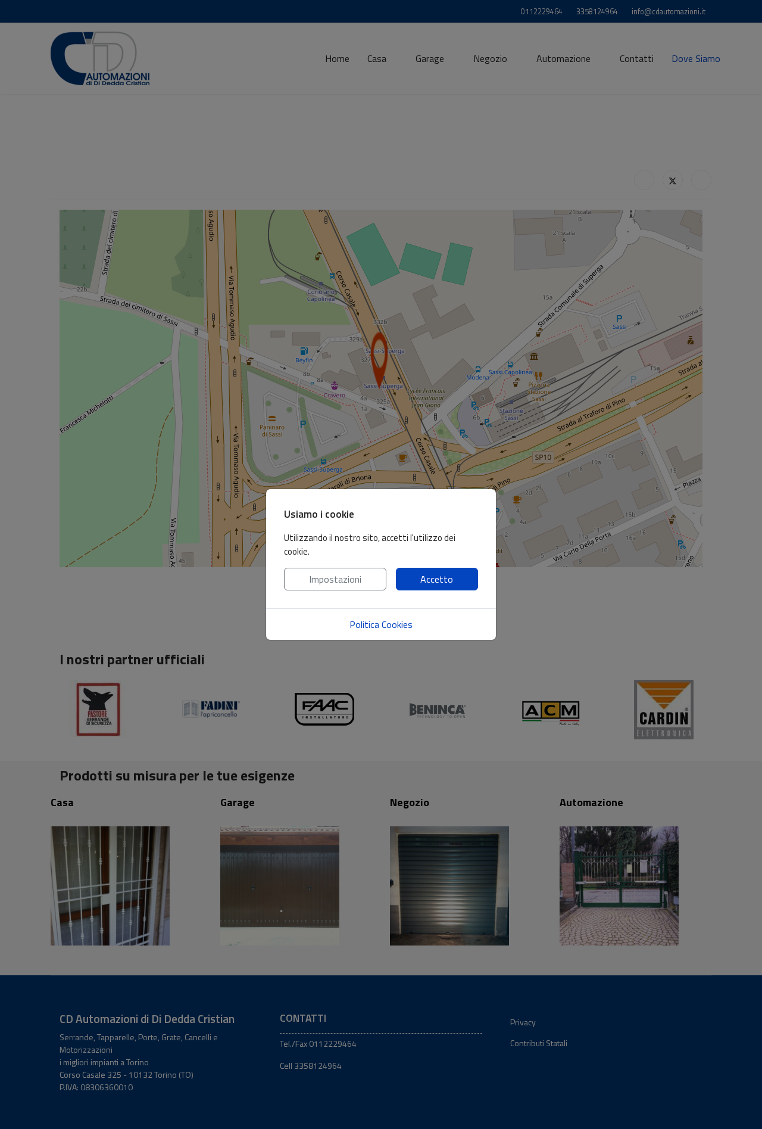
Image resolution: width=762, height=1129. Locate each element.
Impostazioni (335, 579)
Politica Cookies (381, 624)
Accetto (436, 579)
